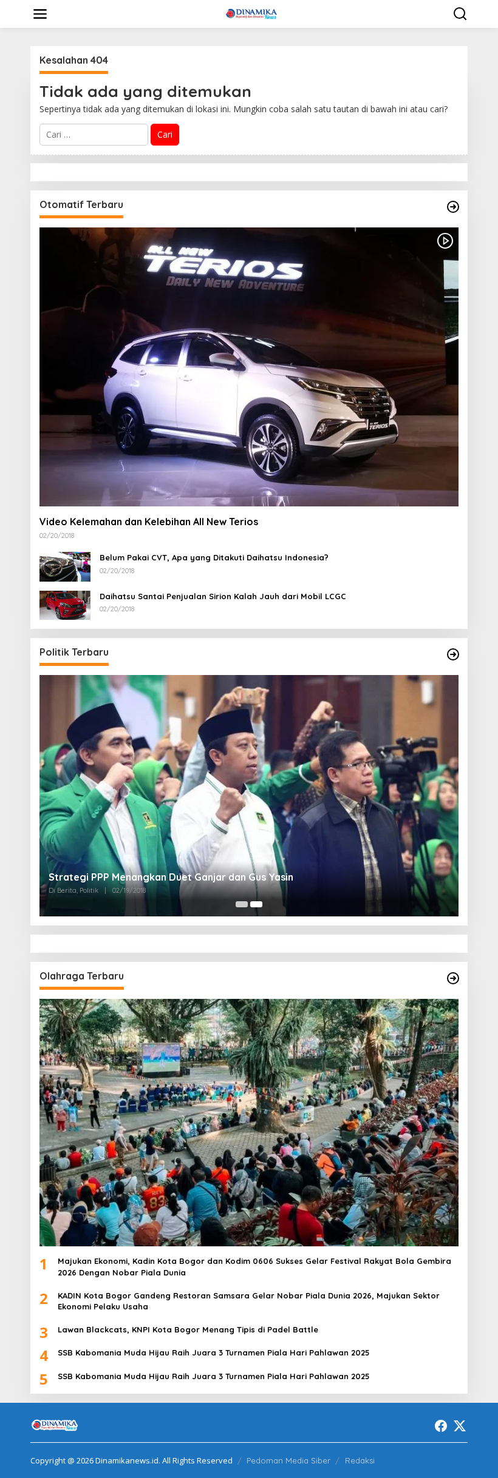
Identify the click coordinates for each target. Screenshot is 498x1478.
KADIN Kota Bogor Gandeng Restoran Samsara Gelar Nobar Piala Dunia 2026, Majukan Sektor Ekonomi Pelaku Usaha (249, 1301)
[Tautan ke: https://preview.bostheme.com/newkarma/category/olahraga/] (453, 978)
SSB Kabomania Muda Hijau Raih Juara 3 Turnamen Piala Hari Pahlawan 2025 (214, 1352)
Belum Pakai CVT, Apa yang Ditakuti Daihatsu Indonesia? (214, 557)
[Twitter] (460, 1426)
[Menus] (40, 14)
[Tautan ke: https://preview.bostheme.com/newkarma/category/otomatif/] (453, 207)
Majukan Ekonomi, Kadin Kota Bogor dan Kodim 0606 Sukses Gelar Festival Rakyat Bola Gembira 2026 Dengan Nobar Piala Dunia (254, 1266)
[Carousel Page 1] (242, 904)
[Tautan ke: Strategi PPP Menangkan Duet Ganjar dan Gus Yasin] (249, 795)
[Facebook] (441, 1426)
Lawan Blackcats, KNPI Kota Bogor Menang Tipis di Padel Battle (188, 1329)
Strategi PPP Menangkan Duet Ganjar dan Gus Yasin (171, 877)
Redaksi (360, 1460)
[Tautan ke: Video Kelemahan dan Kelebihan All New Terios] (249, 366)
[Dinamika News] (252, 13)
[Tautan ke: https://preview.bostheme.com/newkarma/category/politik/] (453, 654)
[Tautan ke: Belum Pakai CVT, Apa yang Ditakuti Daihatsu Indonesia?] (64, 565)
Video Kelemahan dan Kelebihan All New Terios (148, 522)
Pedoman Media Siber (288, 1460)
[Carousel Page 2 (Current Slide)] (256, 904)
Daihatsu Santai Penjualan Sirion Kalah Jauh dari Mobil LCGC (223, 596)
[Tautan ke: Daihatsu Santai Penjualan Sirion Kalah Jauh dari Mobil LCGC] (64, 604)
